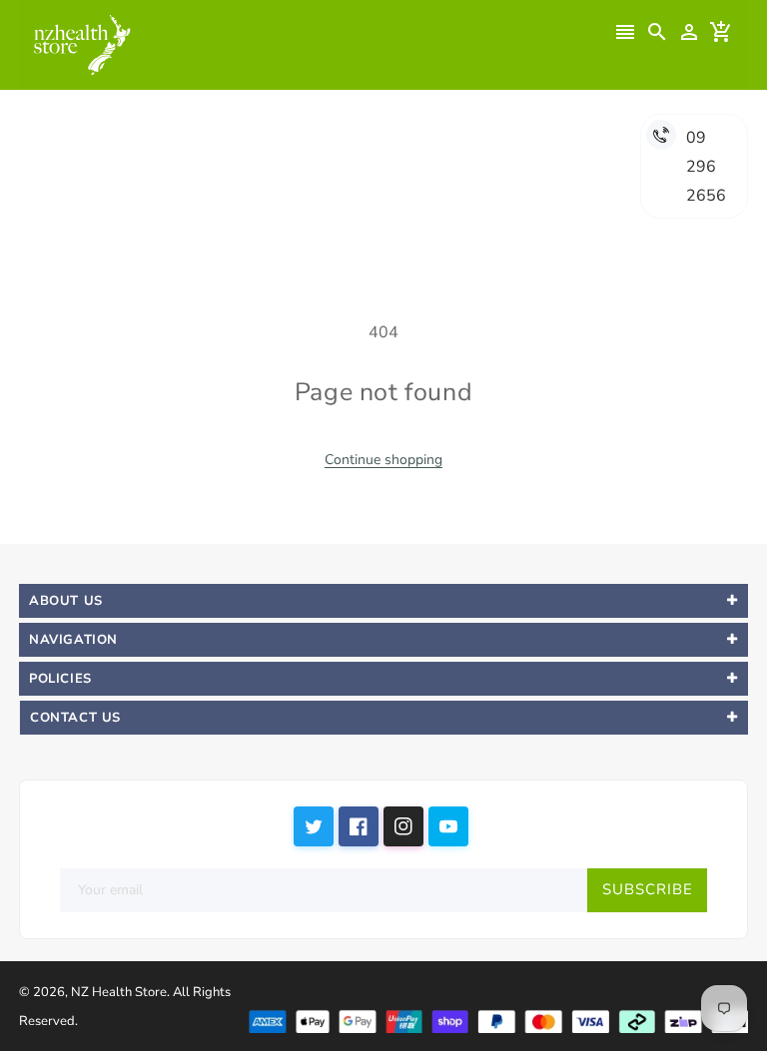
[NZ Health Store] (498, 1020)
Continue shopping (383, 459)
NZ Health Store (119, 992)
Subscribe (647, 889)
